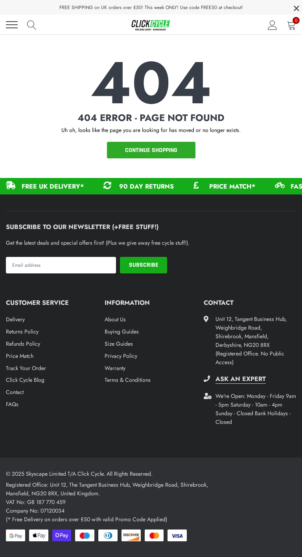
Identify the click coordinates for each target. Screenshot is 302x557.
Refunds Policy (23, 344)
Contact (15, 392)
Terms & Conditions (128, 380)
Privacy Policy (121, 356)
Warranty (115, 368)
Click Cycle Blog (25, 380)
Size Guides (119, 344)
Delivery (15, 319)
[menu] (12, 25)
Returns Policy (22, 331)
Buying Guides (122, 331)
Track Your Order (26, 368)
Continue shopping (151, 150)
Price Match (19, 356)
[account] (272, 25)
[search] (32, 25)
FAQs (12, 404)
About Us (115, 319)
